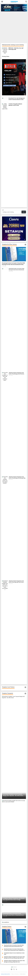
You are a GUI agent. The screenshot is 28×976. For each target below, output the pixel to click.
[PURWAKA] (14, 1)
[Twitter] (14, 969)
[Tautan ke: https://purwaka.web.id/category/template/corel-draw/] (25, 687)
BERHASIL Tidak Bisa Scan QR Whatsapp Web (15, 48)
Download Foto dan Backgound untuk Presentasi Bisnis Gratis (16, 98)
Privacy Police (5, 56)
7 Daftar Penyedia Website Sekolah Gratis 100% (15, 104)
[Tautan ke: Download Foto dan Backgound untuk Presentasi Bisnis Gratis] (4, 99)
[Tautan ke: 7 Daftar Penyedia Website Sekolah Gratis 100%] (4, 154)
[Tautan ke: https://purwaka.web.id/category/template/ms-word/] (25, 244)
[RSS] (16, 969)
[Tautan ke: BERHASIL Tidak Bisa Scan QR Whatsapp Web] (4, 50)
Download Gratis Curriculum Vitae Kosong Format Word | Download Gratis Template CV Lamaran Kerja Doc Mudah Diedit (17, 269)
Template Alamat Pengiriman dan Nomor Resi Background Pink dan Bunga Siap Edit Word (16, 373)
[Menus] (2, 1)
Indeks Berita (22, 974)
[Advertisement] (14, 26)
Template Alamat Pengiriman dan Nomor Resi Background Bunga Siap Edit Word (17, 477)
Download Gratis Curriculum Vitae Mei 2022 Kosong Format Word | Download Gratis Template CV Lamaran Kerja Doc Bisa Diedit (13, 263)
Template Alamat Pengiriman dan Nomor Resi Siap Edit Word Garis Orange (16, 581)
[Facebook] (11, 969)
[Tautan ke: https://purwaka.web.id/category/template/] (25, 693)
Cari (3, 210)
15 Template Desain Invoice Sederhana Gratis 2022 (14, 953)
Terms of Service (15, 974)
